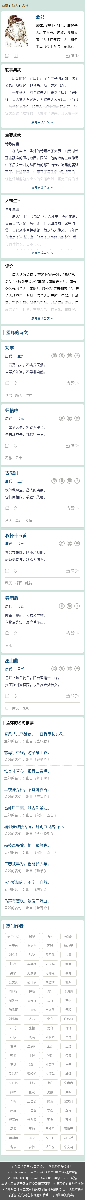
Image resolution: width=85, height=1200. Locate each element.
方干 (68, 1064)
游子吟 (41, 760)
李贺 (50, 1119)
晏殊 (68, 973)
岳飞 (50, 1000)
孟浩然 (13, 1074)
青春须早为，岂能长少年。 (27, 864)
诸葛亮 (50, 1147)
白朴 (50, 936)
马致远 (68, 936)
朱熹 (68, 954)
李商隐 (50, 1009)
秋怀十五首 (16, 535)
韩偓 (68, 1074)
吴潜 (13, 973)
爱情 (28, 520)
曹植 (32, 1147)
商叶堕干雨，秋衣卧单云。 (27, 808)
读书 (8, 395)
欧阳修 (50, 954)
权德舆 (50, 1074)
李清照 (68, 991)
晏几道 (31, 982)
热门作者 (15, 926)
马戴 (13, 1128)
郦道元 (68, 1128)
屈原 (32, 1138)
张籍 (32, 1028)
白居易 (68, 1019)
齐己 (32, 1019)
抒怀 (18, 583)
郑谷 (32, 1064)
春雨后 (11, 598)
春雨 (8, 646)
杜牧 (13, 1037)
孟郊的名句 (13, 741)
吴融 (50, 1092)
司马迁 (68, 1138)
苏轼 (50, 945)
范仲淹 (50, 973)
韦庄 (50, 1083)
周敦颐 (13, 1000)
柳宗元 (13, 1119)
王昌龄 (31, 1101)
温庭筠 (31, 1046)
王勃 (32, 1128)
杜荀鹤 (50, 1064)
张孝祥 (50, 964)
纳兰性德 (13, 936)
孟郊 (25, 5)
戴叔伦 (31, 1074)
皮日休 (13, 1083)
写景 (25, 708)
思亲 (18, 458)
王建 (32, 1055)
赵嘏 (68, 1110)
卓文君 (68, 1147)
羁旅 (8, 458)
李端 (50, 1110)
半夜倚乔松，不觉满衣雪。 (27, 790)
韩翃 (68, 1119)
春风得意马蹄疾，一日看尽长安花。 (35, 734)
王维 (68, 1046)
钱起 (50, 1055)
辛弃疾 (31, 964)
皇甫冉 (68, 1083)
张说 (32, 1092)
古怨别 (11, 473)
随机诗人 (16, 56)
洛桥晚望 (43, 834)
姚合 (50, 1028)
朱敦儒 (50, 982)
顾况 (50, 1101)
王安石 (13, 945)
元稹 (68, 1009)
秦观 (68, 964)
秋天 (8, 520)
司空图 (31, 1110)
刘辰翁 (31, 973)
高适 (13, 1110)
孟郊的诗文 (17, 332)
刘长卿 (50, 1037)
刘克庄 (13, 954)
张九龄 (31, 1119)
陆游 (32, 954)
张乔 (13, 1092)
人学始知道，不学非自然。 (27, 882)
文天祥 (31, 1000)
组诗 (28, 583)
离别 (18, 520)
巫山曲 (11, 660)
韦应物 (31, 1009)
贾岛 (13, 1046)
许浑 (68, 1028)
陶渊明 (13, 1138)
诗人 (15, 5)
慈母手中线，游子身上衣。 (27, 753)
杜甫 (13, 1028)
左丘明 (50, 1138)
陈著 (13, 964)
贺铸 (50, 991)
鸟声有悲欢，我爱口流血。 (27, 901)
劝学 (9, 348)
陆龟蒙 (13, 1009)
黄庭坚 (31, 945)
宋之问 (68, 1101)
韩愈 (13, 1055)
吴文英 (13, 982)
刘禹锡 (13, 1019)
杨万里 (68, 945)
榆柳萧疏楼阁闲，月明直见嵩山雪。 (35, 827)
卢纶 (68, 1092)
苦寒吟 (41, 797)
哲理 (28, 395)
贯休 (68, 1037)
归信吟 (11, 410)
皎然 (32, 1037)
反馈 (74, 1178)
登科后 (41, 741)
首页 (5, 5)
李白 (50, 1019)
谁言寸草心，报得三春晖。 (27, 771)
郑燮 (32, 936)
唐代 (8, 356)
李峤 (13, 1101)
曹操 (13, 1147)
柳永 (68, 982)
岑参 (68, 1055)
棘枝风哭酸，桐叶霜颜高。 (27, 845)
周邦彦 (13, 991)
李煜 (68, 1000)
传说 (15, 708)
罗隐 (13, 1064)
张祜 (32, 1083)
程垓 (32, 991)
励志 (18, 395)
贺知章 (50, 1128)
